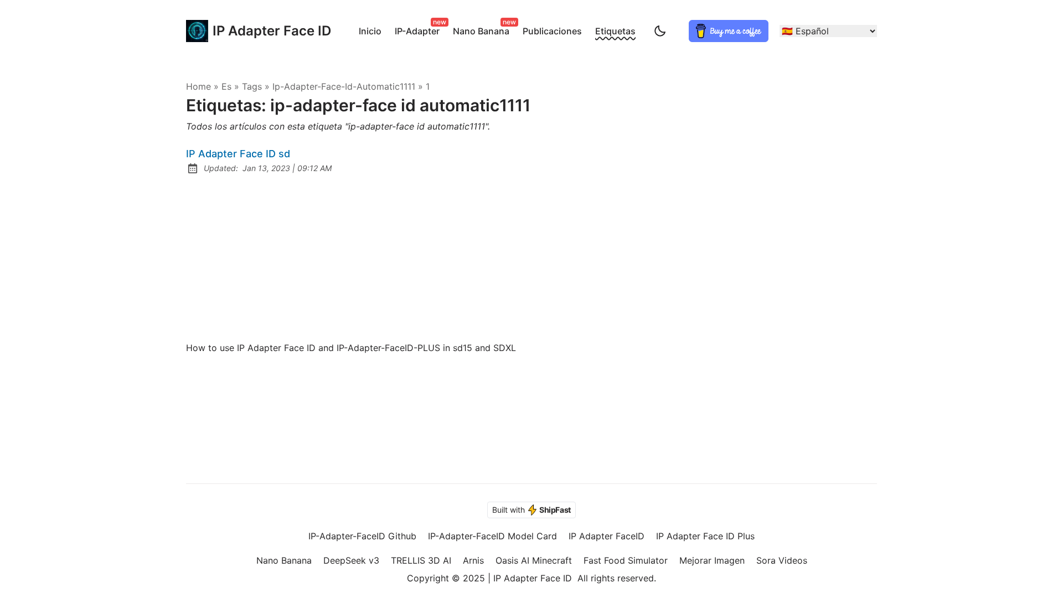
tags (252, 86)
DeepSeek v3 (351, 560)
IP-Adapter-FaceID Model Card (492, 536)
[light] (660, 31)
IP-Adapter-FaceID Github (362, 536)
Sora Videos (781, 560)
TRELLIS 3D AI (421, 560)
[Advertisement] (531, 258)
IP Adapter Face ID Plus (705, 536)
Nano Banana (483, 29)
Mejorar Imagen (712, 560)
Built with (531, 509)
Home (198, 86)
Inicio (370, 31)
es (226, 86)
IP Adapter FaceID (606, 536)
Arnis (473, 560)
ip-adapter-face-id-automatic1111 (343, 86)
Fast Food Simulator (626, 560)
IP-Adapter (419, 29)
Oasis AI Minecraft (534, 560)
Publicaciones (552, 31)
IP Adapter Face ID (261, 31)
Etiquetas (615, 31)
